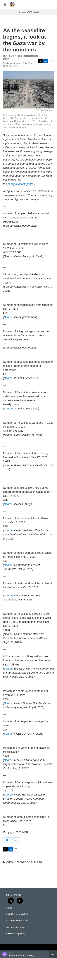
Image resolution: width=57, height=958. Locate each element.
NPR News (12, 840)
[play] (5, 954)
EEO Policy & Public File (17, 920)
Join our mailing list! (15, 927)
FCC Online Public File (17, 914)
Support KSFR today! (28, 12)
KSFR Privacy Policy (16, 933)
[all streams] (53, 954)
